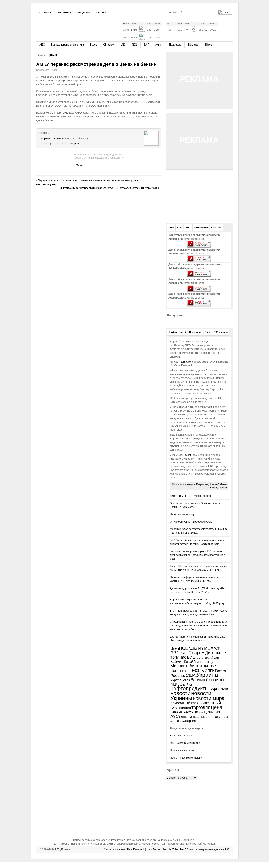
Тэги (207, 332)
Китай (188, 661)
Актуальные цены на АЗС (214, 849)
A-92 (187, 227)
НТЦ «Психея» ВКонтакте (160, 12)
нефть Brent (218, 689)
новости (180, 693)
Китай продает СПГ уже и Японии (190, 495)
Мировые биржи (186, 665)
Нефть (196, 670)
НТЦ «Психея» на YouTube (153, 12)
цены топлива (215, 716)
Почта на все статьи (182, 750)
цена (216, 707)
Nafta (193, 649)
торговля (200, 707)
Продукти (83, 12)
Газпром (196, 652)
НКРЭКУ (209, 666)
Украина (207, 675)
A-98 (179, 227)
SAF (146, 44)
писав (187, 454)
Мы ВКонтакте (188, 849)
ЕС (189, 657)
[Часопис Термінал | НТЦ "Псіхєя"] (75, 27)
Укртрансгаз (180, 680)
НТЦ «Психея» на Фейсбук (141, 12)
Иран (215, 657)
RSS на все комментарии (185, 742)
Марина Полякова (52, 138)
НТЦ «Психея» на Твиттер (147, 12)
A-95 (171, 227)
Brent (175, 648)
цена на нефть (181, 712)
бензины (215, 679)
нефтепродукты (189, 688)
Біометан (193, 44)
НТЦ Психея (62, 849)
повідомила (186, 361)
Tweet (79, 165)
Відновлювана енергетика (67, 44)
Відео (93, 44)
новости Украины (190, 695)
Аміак (158, 44)
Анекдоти (190, 484)
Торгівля (222, 487)
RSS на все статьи (181, 735)
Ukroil (53, 55)
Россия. (177, 675)
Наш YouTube (170, 849)
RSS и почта (221, 332)
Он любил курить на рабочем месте (191, 521)
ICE (184, 648)
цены (199, 712)
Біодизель (174, 44)
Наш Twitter (153, 849)
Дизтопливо (201, 227)
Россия (220, 671)
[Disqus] (98, 249)
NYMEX (206, 648)
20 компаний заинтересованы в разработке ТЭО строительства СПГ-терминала (109, 188)
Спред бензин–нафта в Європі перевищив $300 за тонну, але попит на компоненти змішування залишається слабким (199, 625)
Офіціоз (213, 487)
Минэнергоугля (206, 662)
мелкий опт (186, 684)
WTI (217, 649)
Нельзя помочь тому (182, 514)
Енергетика (202, 484)
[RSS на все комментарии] (229, 28)
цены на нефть (191, 716)
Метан (223, 484)
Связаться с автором (66, 143)
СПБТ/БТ (216, 227)
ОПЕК (209, 671)
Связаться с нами (114, 849)
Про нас (101, 12)
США (191, 675)
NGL (134, 44)
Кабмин (176, 661)
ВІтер (208, 44)
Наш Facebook (136, 849)
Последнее (195, 332)
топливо (184, 708)
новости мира (208, 698)
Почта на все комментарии (186, 757)
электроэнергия (183, 721)
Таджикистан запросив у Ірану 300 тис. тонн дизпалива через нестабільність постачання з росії (197, 555)
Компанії (214, 484)
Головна (45, 12)
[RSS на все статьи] (223, 28)
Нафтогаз (178, 670)
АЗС (175, 652)
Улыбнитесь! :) (177, 332)
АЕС (42, 44)
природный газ (183, 703)
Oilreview (108, 44)
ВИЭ (184, 653)
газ (173, 684)
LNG (123, 44)
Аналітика (64, 12)
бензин (198, 679)
